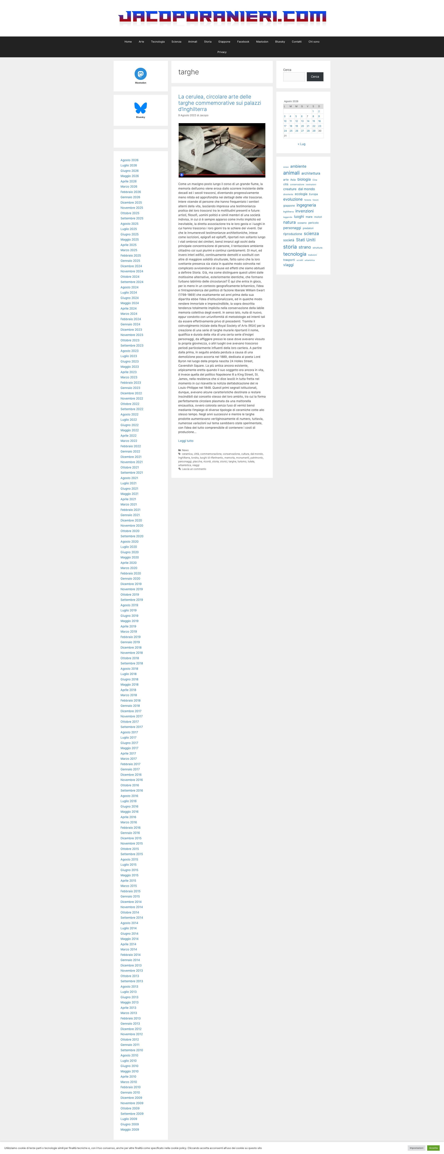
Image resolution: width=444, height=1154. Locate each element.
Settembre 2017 (132, 727)
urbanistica (184, 465)
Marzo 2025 (129, 250)
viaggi (195, 465)
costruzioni (311, 184)
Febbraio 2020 (131, 573)
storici (223, 461)
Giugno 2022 (130, 425)
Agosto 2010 (129, 1055)
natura (289, 222)
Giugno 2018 (129, 679)
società (288, 240)
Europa (313, 194)
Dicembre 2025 (131, 202)
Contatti (297, 41)
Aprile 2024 (129, 308)
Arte (141, 41)
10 (285, 121)
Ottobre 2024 (130, 276)
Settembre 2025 (132, 218)
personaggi (184, 461)
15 (314, 121)
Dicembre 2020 (131, 520)
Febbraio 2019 (131, 637)
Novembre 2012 (132, 1034)
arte (286, 179)
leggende (287, 217)
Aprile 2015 (128, 880)
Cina (315, 180)
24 (285, 130)
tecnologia (294, 254)
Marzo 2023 (129, 377)
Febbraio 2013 (131, 1018)
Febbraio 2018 (130, 700)
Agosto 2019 (129, 605)
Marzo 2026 (129, 186)
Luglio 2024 (129, 292)
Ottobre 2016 (130, 785)
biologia (304, 179)
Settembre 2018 (132, 663)
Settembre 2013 (132, 981)
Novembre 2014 (132, 907)
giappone (289, 205)
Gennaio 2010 (130, 1092)
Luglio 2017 (128, 737)
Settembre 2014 (132, 917)
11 (291, 121)
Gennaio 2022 (130, 451)
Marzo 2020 (129, 568)
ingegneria (306, 205)
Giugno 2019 (129, 615)
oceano (302, 222)
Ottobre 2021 (130, 467)
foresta (307, 200)
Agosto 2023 (130, 351)
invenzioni (304, 211)
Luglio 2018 (128, 674)
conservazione (231, 453)
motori (318, 217)
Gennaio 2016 (130, 833)
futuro (315, 200)
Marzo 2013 (129, 1013)
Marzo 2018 (129, 695)
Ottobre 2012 (130, 1039)
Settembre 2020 (132, 536)
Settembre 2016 (132, 790)
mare (309, 217)
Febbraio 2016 (131, 827)
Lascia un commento (194, 468)
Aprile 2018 (128, 690)
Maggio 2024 (130, 303)
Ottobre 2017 (130, 721)
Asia (293, 179)
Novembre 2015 (132, 843)
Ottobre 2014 (130, 912)
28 (308, 130)
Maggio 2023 (130, 366)
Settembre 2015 (132, 854)
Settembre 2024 (132, 282)
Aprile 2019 (128, 626)
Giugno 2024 (130, 298)
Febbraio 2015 (130, 891)
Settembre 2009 (132, 1113)
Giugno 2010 (129, 1066)
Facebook (243, 41)
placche (197, 461)
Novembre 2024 (132, 271)
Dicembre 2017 (131, 711)
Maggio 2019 (130, 621)
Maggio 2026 (130, 176)
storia (215, 461)
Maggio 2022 (130, 430)
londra (195, 457)
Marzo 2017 (129, 758)
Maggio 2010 (130, 1071)
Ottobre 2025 (130, 213)
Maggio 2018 (129, 684)
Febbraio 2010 (131, 1087)
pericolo (313, 222)
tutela (251, 461)
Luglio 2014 (129, 928)
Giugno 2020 (130, 552)
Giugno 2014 (129, 933)
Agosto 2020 (130, 541)
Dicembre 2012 (131, 1029)
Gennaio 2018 (130, 705)
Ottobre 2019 (130, 594)
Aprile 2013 (128, 1007)
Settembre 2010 (132, 1050)
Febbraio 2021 (130, 510)
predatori (308, 228)
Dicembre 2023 (131, 329)
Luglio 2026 (129, 165)
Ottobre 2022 (130, 404)
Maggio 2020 (130, 557)
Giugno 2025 (130, 234)
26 (296, 130)
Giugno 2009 (130, 1124)
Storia (207, 41)
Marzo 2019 (129, 631)
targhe (232, 461)
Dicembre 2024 (131, 266)
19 (296, 126)
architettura (310, 173)
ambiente (298, 166)
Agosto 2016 (129, 796)
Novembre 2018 (132, 652)
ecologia (301, 194)
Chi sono (314, 41)
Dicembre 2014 (131, 902)
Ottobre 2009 (130, 1108)
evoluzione (293, 199)
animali (291, 173)
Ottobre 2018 (130, 658)
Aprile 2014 (128, 944)
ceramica (187, 453)
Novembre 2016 (132, 780)
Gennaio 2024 (130, 324)
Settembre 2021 (132, 472)
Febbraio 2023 (131, 382)
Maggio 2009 (130, 1129)
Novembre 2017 (132, 716)
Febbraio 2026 (131, 192)
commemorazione (210, 453)
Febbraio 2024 (131, 319)
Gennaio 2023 (130, 388)
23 (319, 126)
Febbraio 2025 (131, 255)
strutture (317, 247)
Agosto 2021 (129, 478)
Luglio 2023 (129, 356)
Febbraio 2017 (130, 764)
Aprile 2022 (128, 435)
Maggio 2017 (129, 748)
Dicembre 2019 (131, 584)
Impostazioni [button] (416, 1148)
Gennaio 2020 (130, 578)
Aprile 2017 (128, 753)
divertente (288, 194)
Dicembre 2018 (131, 647)
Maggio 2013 (130, 1002)
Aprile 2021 (128, 499)
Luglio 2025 (129, 229)
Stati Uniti (305, 239)
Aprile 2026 (129, 181)
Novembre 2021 (132, 462)
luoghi (299, 216)
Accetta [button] (433, 1148)
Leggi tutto (185, 441)
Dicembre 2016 (131, 774)
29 (314, 130)
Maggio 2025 (130, 239)
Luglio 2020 (129, 547)
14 (308, 121)
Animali (192, 41)
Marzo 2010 (129, 1082)
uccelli (300, 260)
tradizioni (312, 255)
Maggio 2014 (130, 939)
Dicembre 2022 (131, 393)
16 (319, 121)
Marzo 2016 (129, 822)
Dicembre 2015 (131, 838)
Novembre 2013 (132, 970)
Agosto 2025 (129, 223)
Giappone (224, 41)
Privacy (222, 52)
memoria (229, 457)
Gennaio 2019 (130, 642)
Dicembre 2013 (131, 965)
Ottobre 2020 (130, 531)
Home (128, 41)
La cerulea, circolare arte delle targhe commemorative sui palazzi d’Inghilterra (219, 102)
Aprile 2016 (128, 817)
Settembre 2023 (132, 345)
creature (289, 189)
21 (308, 126)
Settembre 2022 (132, 409)
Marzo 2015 (129, 886)
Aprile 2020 (129, 562)
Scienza (176, 41)
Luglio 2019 (129, 610)
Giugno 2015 (129, 870)
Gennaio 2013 (130, 1023)
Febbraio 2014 (131, 955)
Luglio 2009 (129, 1119)
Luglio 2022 (129, 419)
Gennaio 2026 (130, 197)
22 (314, 126)
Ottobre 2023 (130, 340)
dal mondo (256, 453)
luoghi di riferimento (211, 457)
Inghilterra (184, 457)
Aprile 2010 (128, 1076)
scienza (311, 233)
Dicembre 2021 (131, 457)
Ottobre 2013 (130, 976)
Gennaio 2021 (130, 515)
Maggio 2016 (130, 811)
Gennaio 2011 (130, 1044)
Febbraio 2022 (131, 446)
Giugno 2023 (130, 361)
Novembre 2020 (132, 525)
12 (296, 121)
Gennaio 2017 (130, 769)
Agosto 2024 (130, 287)
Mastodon (262, 41)
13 (302, 121)
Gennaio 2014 (130, 960)
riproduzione (292, 234)
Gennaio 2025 (130, 260)
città (196, 453)
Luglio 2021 (128, 483)
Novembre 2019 (132, 589)
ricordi (207, 461)
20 (302, 126)
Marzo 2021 (129, 504)
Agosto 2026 (130, 160)
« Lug (301, 144)
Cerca (287, 70)
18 (291, 126)
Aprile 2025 (128, 245)
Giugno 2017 (129, 743)
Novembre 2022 (132, 398)
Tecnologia (158, 41)
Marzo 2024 (129, 313)
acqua (286, 167)
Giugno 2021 (129, 488)
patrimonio (256, 457)
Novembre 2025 (132, 207)
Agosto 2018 (129, 668)
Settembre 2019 (132, 599)
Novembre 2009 (132, 1103)
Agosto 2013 (129, 986)
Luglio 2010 (129, 1060)
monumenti (242, 457)
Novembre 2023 (132, 335)
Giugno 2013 (129, 997)
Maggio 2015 (129, 875)
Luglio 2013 (129, 992)
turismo (242, 461)
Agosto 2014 (129, 923)
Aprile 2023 (129, 372)
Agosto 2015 (129, 859)
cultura (245, 453)
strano (305, 247)
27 (302, 130)
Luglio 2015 (128, 864)
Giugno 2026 (130, 170)
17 (285, 126)
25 (291, 130)
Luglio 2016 (129, 801)
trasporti (289, 260)
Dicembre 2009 (131, 1097)
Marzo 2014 (129, 949)
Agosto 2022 (129, 414)
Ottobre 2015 (130, 849)
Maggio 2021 (129, 494)
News (185, 450)
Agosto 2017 (129, 732)
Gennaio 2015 (130, 896)
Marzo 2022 (129, 441)
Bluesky (280, 41)
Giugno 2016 (129, 806)
